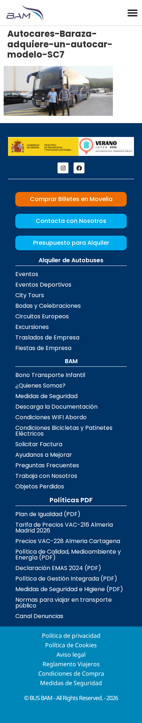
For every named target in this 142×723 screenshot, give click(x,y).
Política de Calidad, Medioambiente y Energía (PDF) (68, 554)
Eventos (26, 274)
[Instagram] (63, 167)
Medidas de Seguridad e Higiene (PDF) (69, 589)
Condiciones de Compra (71, 673)
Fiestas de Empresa (43, 348)
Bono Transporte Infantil (50, 375)
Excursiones (32, 327)
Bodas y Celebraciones (48, 306)
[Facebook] (79, 167)
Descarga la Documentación (56, 406)
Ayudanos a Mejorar (43, 455)
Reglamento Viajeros (71, 664)
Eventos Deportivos (43, 284)
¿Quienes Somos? (40, 385)
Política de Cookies (71, 645)
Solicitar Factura (38, 444)
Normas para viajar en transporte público (63, 603)
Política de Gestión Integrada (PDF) (66, 578)
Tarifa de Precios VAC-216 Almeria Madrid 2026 (64, 527)
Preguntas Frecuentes (47, 465)
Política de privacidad (71, 636)
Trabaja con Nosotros (46, 476)
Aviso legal (71, 655)
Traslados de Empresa (47, 337)
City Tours (29, 295)
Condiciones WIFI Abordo (51, 417)
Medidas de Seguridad (46, 396)
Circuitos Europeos (42, 316)
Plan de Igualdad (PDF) (47, 514)
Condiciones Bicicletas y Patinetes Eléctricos (64, 431)
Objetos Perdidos (39, 486)
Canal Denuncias (39, 616)
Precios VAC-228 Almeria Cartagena (67, 541)
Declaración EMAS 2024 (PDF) (58, 568)
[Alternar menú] (132, 12)
